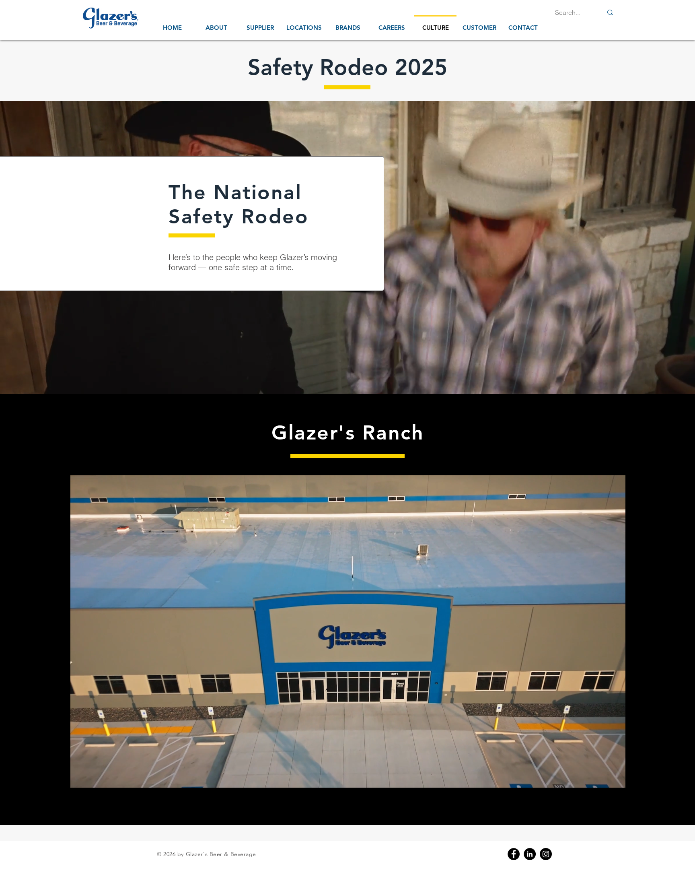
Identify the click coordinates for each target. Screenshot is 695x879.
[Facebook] (514, 854)
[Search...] (610, 12)
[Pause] (80, 777)
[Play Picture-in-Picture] (601, 777)
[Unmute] (94, 777)
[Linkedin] (530, 854)
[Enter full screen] (614, 777)
